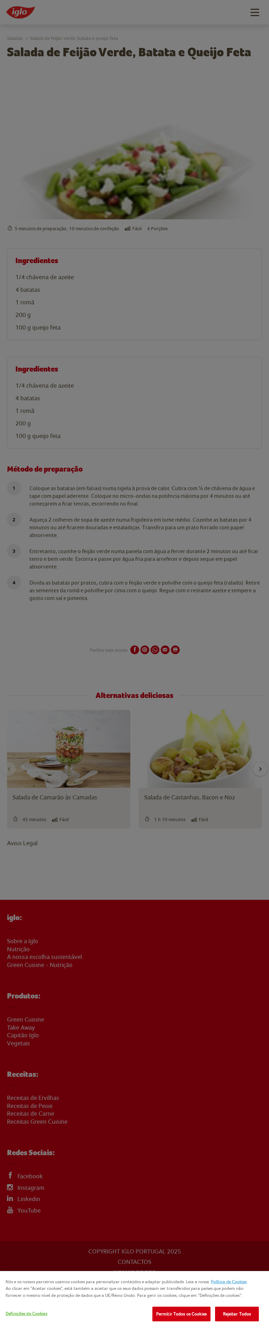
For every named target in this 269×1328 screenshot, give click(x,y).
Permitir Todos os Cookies (181, 1313)
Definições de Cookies (26, 1313)
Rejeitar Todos (237, 1313)
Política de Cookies (229, 1281)
